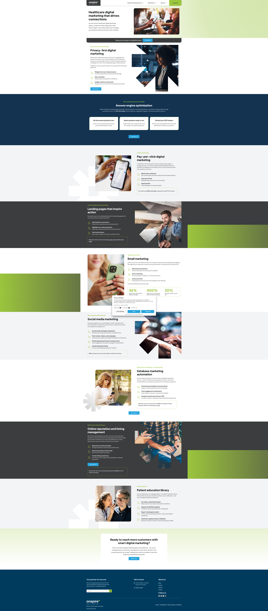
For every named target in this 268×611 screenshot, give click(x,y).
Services (160, 587)
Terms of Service (171, 604)
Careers (160, 585)
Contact (160, 589)
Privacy (157, 604)
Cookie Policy (163, 604)
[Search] (110, 591)
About (159, 582)
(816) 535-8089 (139, 587)
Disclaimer (178, 604)
